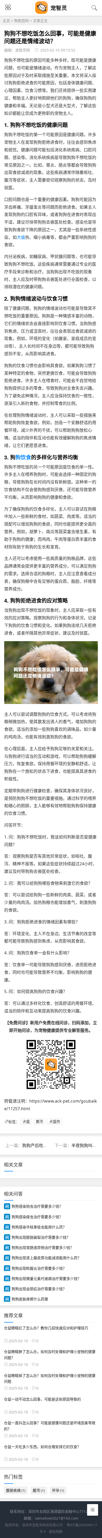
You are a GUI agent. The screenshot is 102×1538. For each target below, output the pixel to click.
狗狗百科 (21, 20)
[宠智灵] (41, 12)
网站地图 (56, 1531)
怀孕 (58, 1490)
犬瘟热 (54, 1121)
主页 (6, 20)
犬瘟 (21, 237)
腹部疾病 (15, 1490)
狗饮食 (23, 457)
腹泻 (39, 1121)
